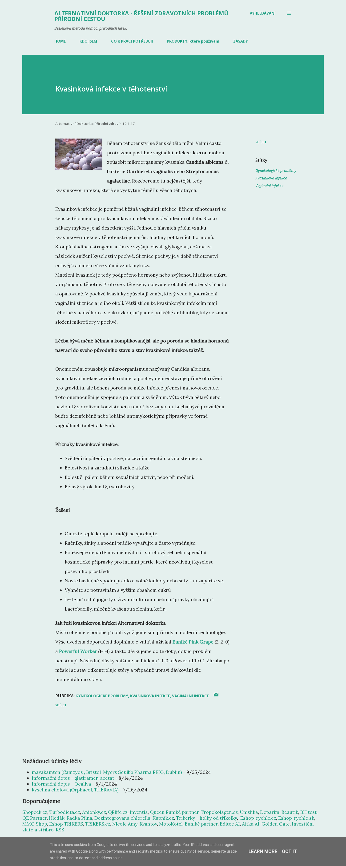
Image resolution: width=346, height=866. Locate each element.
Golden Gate (276, 824)
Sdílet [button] (261, 142)
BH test (308, 812)
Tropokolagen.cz (219, 812)
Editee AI (230, 824)
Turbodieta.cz (64, 812)
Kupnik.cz (163, 818)
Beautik (290, 812)
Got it (289, 851)
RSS (60, 830)
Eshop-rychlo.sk (296, 818)
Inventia (139, 812)
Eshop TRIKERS (66, 824)
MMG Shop (34, 824)
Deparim (269, 812)
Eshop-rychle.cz (258, 818)
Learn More (263, 851)
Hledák (56, 818)
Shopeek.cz (34, 812)
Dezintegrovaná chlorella (122, 818)
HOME (60, 41)
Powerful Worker (78, 651)
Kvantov (148, 824)
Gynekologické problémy (275, 170)
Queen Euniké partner (174, 812)
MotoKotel (171, 824)
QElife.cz (118, 812)
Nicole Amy (124, 824)
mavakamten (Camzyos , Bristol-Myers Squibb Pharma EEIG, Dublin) (107, 772)
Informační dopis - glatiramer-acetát (73, 778)
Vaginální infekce (269, 185)
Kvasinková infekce (271, 178)
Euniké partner (201, 824)
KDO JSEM (88, 41)
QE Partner (34, 818)
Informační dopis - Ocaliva (61, 784)
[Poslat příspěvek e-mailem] (216, 696)
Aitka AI (250, 824)
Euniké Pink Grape (193, 642)
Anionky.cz (94, 812)
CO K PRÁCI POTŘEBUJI (132, 41)
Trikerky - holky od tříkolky (206, 818)
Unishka (249, 812)
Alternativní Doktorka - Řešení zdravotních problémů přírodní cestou (141, 16)
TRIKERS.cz (97, 824)
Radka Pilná (79, 818)
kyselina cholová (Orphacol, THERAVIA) (75, 790)
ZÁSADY (240, 41)
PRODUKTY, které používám (193, 41)
